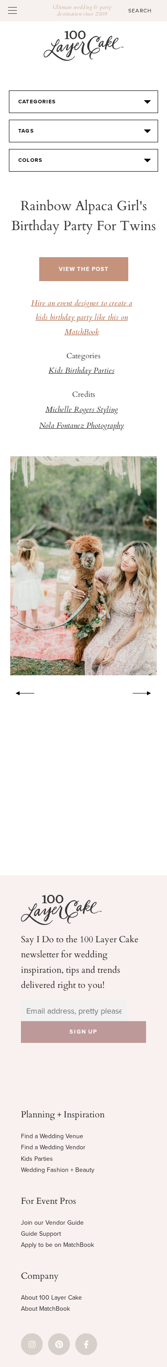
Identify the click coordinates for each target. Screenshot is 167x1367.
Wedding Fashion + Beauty (57, 1170)
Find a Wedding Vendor (53, 1147)
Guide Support (41, 1234)
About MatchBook (45, 1308)
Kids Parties (37, 1159)
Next (146, 691)
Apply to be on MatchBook (57, 1245)
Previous (20, 691)
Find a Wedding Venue (52, 1136)
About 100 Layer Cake (51, 1297)
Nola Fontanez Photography (81, 426)
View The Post (84, 269)
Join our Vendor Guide (52, 1222)
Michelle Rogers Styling (81, 410)
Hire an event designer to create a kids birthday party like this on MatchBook (81, 318)
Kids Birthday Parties (81, 371)
